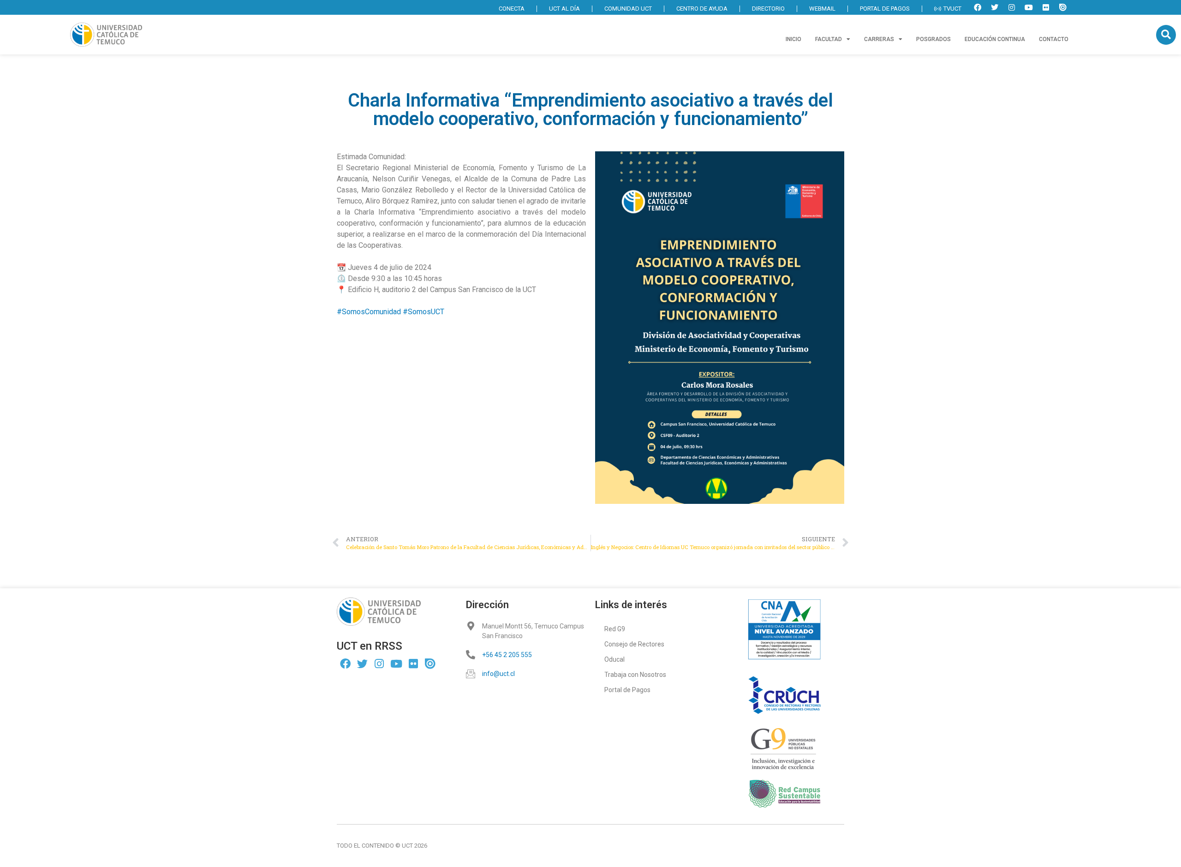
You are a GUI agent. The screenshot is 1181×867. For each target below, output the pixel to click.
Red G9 (614, 629)
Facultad (828, 39)
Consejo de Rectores (634, 644)
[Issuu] (1063, 7)
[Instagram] (1011, 7)
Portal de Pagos (627, 690)
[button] (1166, 35)
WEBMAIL (822, 8)
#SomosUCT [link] (423, 311)
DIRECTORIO (768, 8)
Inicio (793, 39)
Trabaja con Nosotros (635, 674)
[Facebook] (977, 7)
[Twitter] (994, 7)
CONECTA (512, 8)
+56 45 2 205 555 (507, 654)
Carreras (879, 39)
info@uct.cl (498, 673)
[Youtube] (1028, 7)
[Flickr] (1045, 7)
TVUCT (952, 8)
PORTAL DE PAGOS (885, 8)
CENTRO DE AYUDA (702, 8)
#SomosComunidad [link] (369, 311)
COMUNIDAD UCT (628, 8)
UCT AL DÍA (564, 8)
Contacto (1053, 39)
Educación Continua (995, 39)
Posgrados (933, 39)
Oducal (614, 659)
